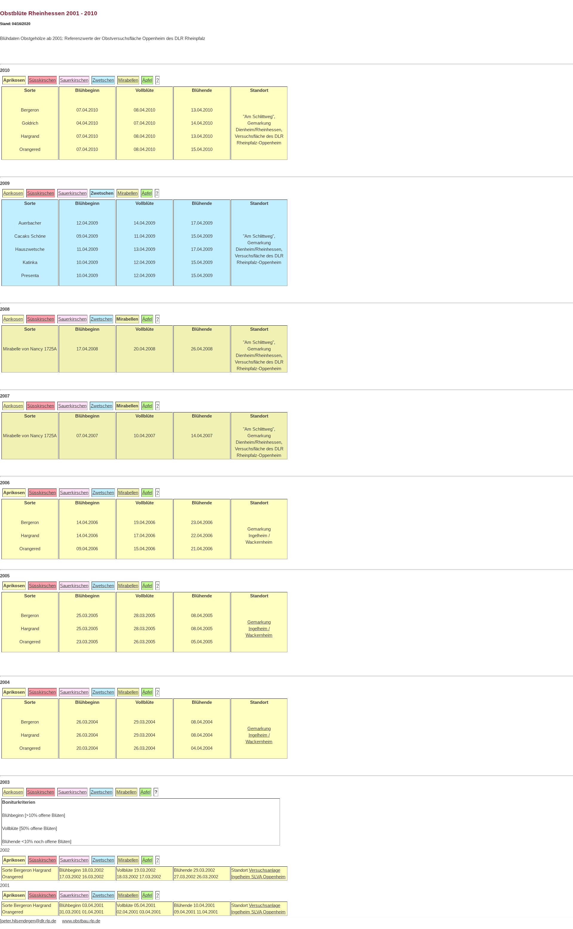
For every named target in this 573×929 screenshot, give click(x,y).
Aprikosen (13, 193)
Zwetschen (103, 80)
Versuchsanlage (264, 870)
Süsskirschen (42, 80)
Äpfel (147, 80)
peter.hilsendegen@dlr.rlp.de (28, 921)
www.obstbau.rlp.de (81, 921)
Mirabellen (128, 80)
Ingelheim (241, 876)
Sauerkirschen (74, 80)
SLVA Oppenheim (268, 876)
